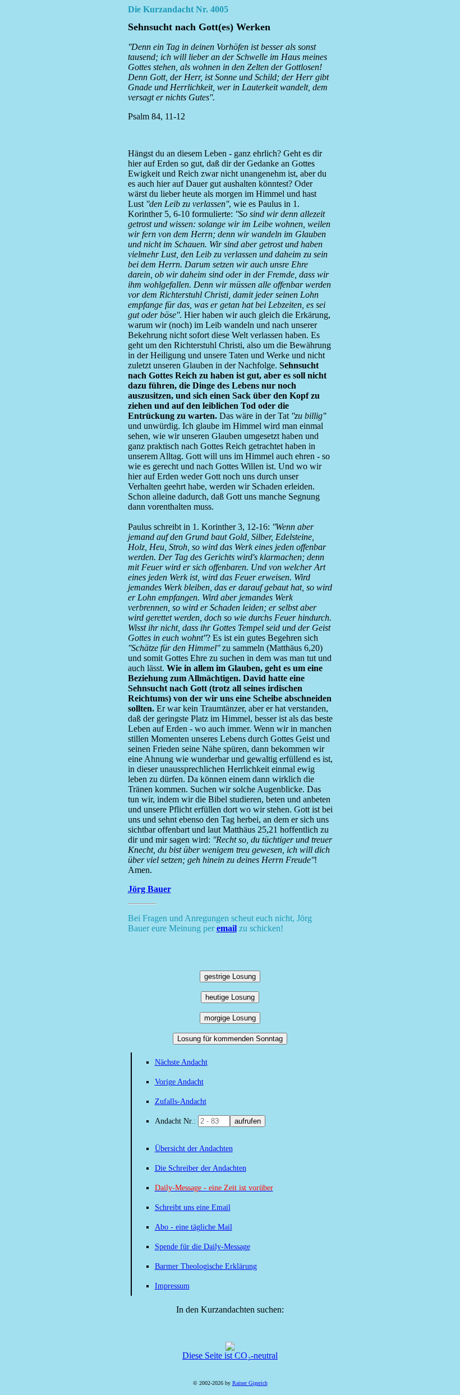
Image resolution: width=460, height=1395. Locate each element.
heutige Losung (230, 997)
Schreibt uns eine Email (193, 1207)
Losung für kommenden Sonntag (230, 1038)
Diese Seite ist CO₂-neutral (230, 1355)
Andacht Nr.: (176, 1121)
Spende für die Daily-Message (202, 1246)
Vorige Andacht (179, 1082)
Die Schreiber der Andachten (200, 1168)
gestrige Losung (230, 976)
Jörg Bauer (149, 889)
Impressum (172, 1286)
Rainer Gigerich (250, 1383)
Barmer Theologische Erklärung (206, 1266)
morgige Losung (230, 1018)
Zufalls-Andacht (180, 1101)
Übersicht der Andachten (194, 1148)
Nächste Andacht (181, 1062)
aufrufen (247, 1121)
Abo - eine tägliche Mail (193, 1227)
